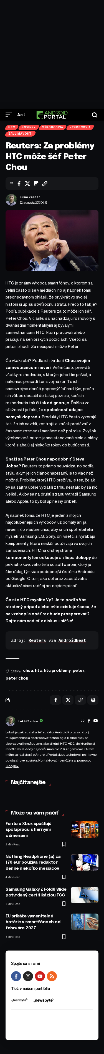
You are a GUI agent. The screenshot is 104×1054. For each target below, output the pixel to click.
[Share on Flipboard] (36, 183)
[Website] (82, 721)
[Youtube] (40, 976)
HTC (11, 127)
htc (38, 671)
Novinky (29, 127)
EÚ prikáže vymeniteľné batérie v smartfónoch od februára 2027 (33, 922)
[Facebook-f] (16, 976)
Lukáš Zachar (30, 197)
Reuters (37, 640)
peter (79, 671)
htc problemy (57, 671)
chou (28, 671)
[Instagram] (28, 976)
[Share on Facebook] (19, 183)
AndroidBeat (72, 640)
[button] (10, 114)
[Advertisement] (52, 54)
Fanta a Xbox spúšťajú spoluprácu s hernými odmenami (29, 830)
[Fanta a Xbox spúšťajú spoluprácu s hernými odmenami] (84, 829)
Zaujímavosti (20, 133)
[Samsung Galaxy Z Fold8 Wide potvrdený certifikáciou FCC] (84, 895)
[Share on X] (27, 183)
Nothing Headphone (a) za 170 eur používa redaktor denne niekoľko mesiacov (33, 863)
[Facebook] (89, 721)
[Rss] (52, 976)
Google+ (12, 766)
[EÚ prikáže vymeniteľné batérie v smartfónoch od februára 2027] (84, 922)
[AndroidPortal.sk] (51, 115)
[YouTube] (95, 721)
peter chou (17, 678)
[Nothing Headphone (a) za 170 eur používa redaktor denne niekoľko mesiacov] (84, 862)
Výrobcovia (52, 127)
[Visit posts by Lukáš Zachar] (11, 200)
